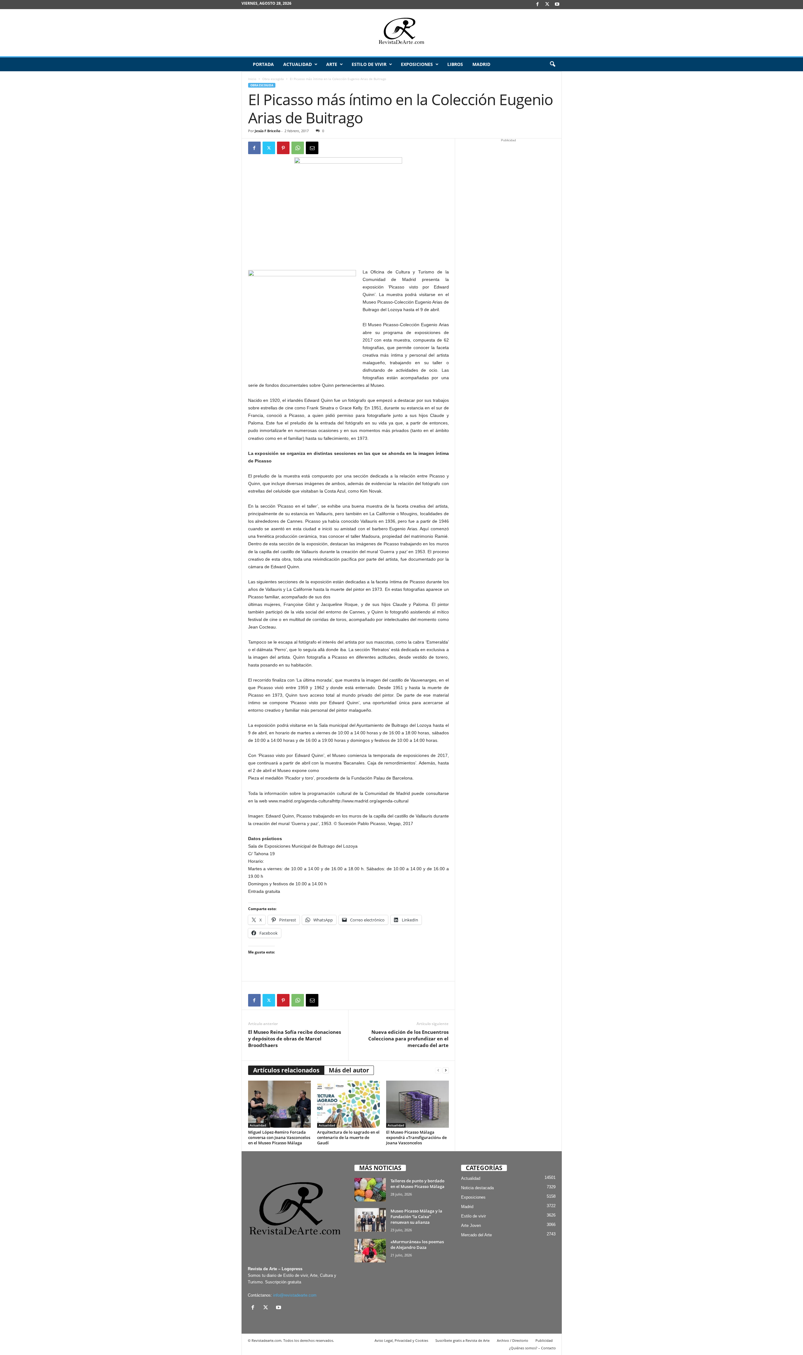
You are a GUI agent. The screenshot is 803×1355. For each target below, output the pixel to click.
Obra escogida (273, 79)
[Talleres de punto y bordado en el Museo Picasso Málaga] (370, 1189)
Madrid (481, 64)
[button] (552, 64)
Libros (455, 64)
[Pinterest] (283, 148)
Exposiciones (417, 64)
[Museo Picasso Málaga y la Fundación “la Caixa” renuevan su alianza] (370, 1220)
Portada (263, 64)
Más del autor (349, 1070)
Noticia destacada (477, 1187)
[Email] (312, 148)
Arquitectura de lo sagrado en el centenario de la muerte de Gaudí (348, 1137)
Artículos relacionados (286, 1070)
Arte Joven (471, 1225)
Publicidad (544, 1340)
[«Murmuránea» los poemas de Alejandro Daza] (370, 1250)
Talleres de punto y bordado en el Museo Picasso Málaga (417, 1183)
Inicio (252, 79)
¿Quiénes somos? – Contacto (532, 1348)
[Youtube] (557, 4)
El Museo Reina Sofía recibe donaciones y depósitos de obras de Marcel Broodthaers (294, 1038)
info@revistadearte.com (294, 1295)
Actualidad (297, 64)
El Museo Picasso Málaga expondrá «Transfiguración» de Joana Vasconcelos (416, 1137)
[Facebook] (537, 4)
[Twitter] (269, 148)
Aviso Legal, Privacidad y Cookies (401, 1340)
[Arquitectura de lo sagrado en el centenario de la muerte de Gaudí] (348, 1104)
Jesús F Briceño (267, 130)
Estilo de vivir (369, 64)
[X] (547, 4)
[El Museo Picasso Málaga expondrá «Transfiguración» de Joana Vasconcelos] (417, 1104)
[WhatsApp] (297, 148)
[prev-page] (438, 1070)
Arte (331, 64)
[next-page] (446, 1070)
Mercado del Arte (476, 1235)
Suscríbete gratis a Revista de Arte (462, 1340)
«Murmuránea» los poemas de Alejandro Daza (417, 1244)
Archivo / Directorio (512, 1340)
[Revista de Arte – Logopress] (401, 32)
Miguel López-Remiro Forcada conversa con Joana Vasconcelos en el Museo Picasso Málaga (279, 1137)
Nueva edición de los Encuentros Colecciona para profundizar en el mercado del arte (408, 1038)
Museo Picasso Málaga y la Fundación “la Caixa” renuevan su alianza (416, 1216)
